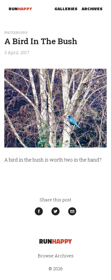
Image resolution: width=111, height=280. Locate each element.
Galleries (65, 8)
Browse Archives (56, 255)
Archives (92, 8)
